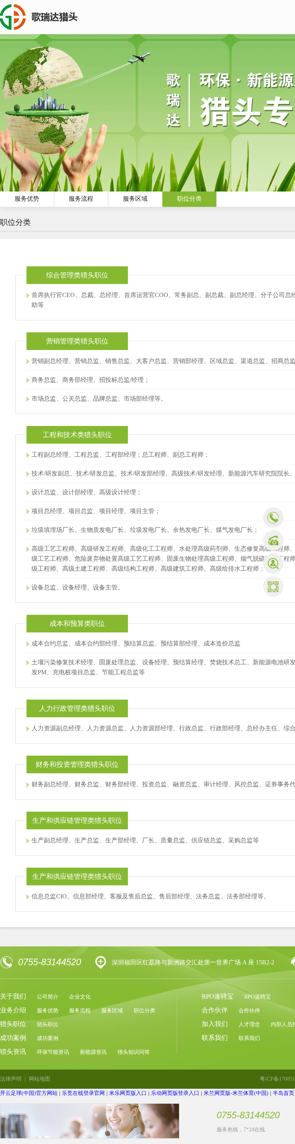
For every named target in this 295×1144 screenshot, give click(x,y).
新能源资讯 (93, 1052)
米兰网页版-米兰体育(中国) (236, 1093)
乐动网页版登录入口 (175, 1093)
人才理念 (249, 1024)
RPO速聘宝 (257, 997)
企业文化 (80, 997)
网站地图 (39, 1079)
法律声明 (11, 1079)
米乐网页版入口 (128, 1093)
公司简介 (47, 997)
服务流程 (81, 198)
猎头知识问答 (134, 1052)
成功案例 (47, 1038)
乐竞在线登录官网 (83, 1093)
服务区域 (135, 198)
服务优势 (47, 1011)
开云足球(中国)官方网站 (29, 1093)
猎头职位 (47, 1024)
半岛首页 (283, 1093)
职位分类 (189, 198)
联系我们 (249, 1038)
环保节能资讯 (53, 1052)
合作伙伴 (249, 1011)
